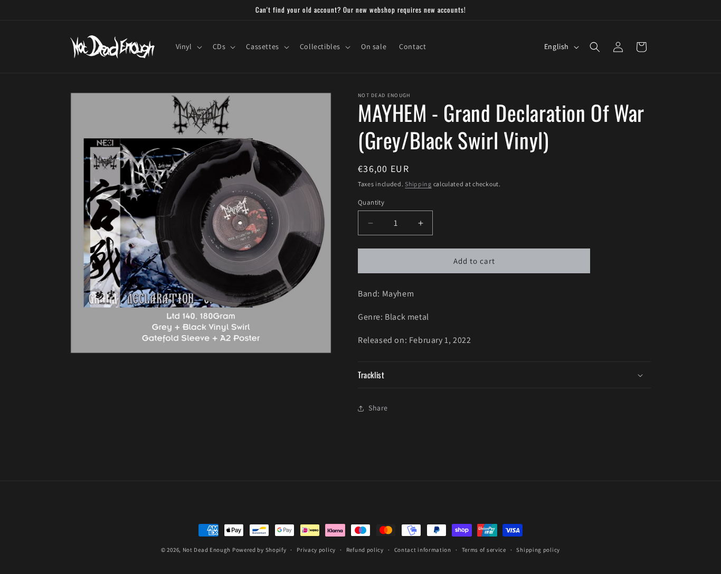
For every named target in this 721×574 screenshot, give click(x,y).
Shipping (418, 184)
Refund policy (365, 549)
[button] (187, 46)
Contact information (422, 549)
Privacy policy (316, 549)
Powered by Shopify (259, 549)
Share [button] (378, 408)
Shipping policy (538, 549)
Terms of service (484, 549)
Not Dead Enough (207, 549)
